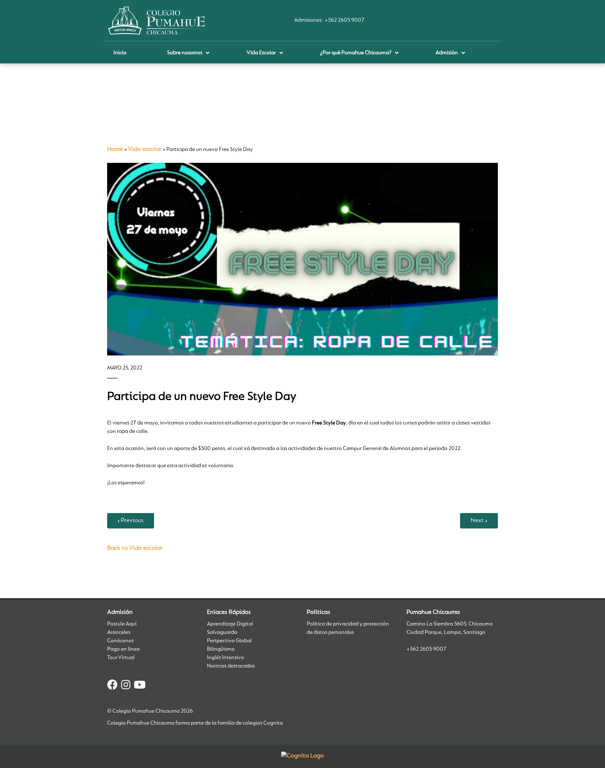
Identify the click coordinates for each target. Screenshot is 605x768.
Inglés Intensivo (225, 657)
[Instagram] (125, 686)
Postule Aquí (122, 624)
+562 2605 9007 (344, 20)
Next (477, 521)
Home (115, 149)
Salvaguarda (222, 632)
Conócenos (120, 641)
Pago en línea (123, 649)
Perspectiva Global (229, 641)
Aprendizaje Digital (230, 624)
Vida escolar (144, 149)
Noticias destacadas (231, 666)
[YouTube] (140, 686)
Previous (132, 521)
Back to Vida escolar (134, 548)
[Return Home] (156, 20)
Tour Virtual (120, 657)
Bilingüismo (221, 649)
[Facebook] (112, 686)
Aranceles (118, 632)
